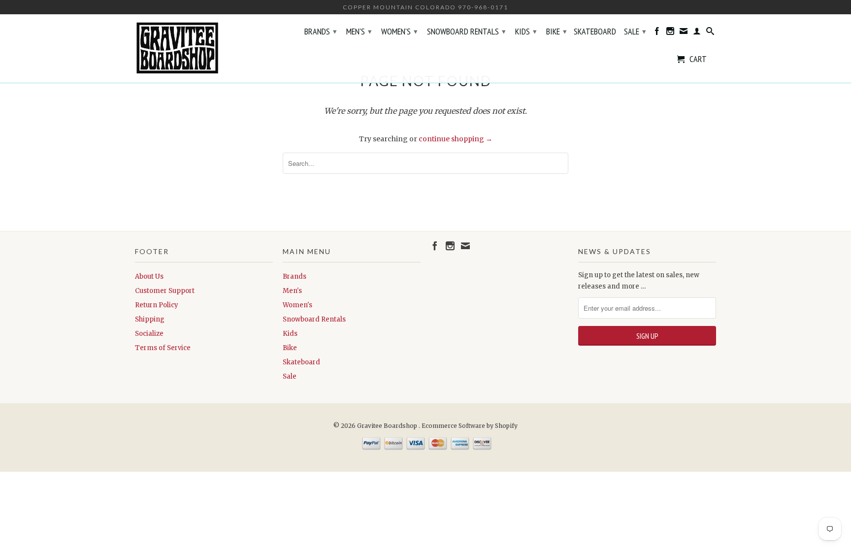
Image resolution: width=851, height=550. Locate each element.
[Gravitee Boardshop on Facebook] (657, 33)
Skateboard (595, 32)
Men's (359, 31)
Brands (320, 31)
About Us (149, 276)
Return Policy (156, 305)
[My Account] (697, 33)
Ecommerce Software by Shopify (470, 425)
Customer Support (165, 291)
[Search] (710, 33)
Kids (526, 31)
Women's (399, 31)
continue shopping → (455, 138)
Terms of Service (163, 348)
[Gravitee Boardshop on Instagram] (670, 33)
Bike (556, 31)
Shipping (149, 319)
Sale (635, 31)
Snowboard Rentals (466, 31)
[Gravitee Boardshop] (204, 48)
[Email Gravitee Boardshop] (683, 33)
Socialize (149, 333)
